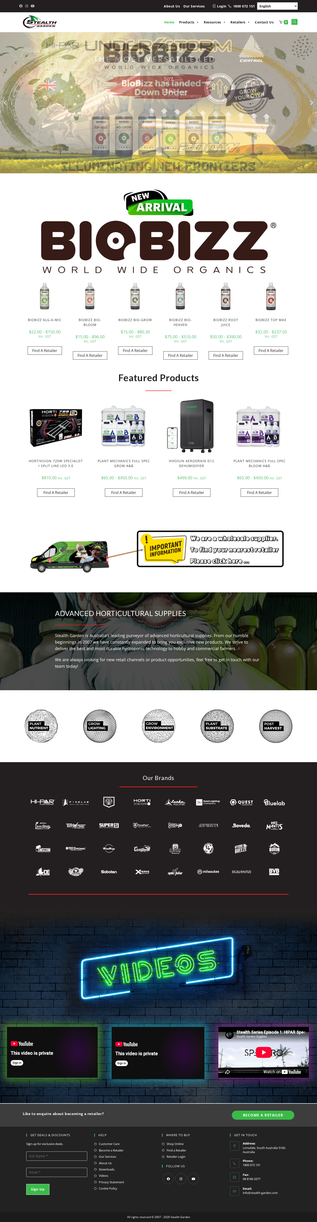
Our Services (194, 6)
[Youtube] (193, 1178)
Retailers (238, 22)
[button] (5, 102)
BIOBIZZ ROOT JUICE (225, 322)
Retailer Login (176, 1156)
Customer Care (109, 1144)
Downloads (106, 1169)
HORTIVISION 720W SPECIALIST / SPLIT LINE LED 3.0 (56, 463)
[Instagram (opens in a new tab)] (26, 6)
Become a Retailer (111, 1150)
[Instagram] (180, 1178)
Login (221, 6)
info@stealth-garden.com (260, 1193)
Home (169, 22)
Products (186, 22)
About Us (172, 6)
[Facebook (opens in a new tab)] (21, 6)
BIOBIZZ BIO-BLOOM (90, 322)
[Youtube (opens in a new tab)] (32, 6)
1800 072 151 (244, 6)
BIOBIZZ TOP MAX (271, 320)
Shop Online (175, 1144)
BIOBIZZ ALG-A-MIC (44, 320)
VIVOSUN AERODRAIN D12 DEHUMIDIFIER (191, 463)
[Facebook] (168, 1178)
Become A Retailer (263, 1115)
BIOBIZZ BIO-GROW (135, 320)
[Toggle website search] (294, 22)
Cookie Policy (108, 1188)
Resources (212, 22)
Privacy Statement (111, 1182)
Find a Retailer (176, 1150)
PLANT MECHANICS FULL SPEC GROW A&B (124, 463)
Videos (103, 1176)
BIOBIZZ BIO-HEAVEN (180, 322)
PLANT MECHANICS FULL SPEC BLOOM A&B (259, 463)
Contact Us (264, 22)
